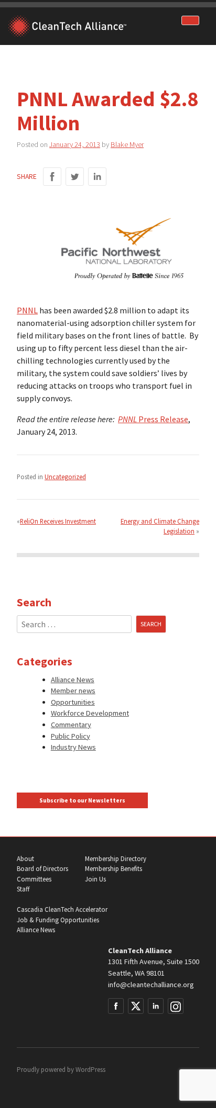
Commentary (71, 724)
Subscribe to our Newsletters (82, 800)
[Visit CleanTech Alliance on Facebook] (116, 1006)
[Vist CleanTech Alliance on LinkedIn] (156, 1006)
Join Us (95, 879)
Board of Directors (42, 868)
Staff (23, 889)
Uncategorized (65, 476)
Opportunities (73, 702)
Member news (73, 690)
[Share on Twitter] (75, 176)
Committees (34, 879)
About (25, 858)
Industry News (73, 747)
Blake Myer (127, 144)
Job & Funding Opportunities (58, 919)
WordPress (90, 1069)
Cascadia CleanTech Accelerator (62, 909)
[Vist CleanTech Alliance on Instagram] (175, 1006)
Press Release (162, 419)
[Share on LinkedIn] (97, 176)
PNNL (27, 310)
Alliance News (72, 679)
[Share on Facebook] (52, 176)
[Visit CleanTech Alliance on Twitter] (136, 1006)
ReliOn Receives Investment (58, 521)
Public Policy (70, 736)
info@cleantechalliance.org (151, 984)
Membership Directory (115, 858)
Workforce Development (90, 713)
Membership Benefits (113, 868)
